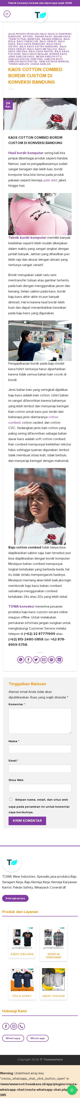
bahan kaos (43, 36)
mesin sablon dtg (49, 56)
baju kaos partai (41, 51)
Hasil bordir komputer (26, 153)
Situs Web (16, 780)
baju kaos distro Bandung (39, 46)
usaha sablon (40, 64)
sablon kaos (53, 59)
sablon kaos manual (54, 61)
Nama (14, 741)
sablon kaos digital (23, 61)
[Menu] (7, 13)
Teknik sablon (18, 64)
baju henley (48, 41)
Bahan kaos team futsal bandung (39, 38)
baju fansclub (27, 41)
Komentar (17, 704)
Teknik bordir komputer (27, 238)
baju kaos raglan (35, 54)
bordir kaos (58, 54)
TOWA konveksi (21, 606)
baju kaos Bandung (31, 44)
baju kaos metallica (42, 49)
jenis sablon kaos (21, 56)
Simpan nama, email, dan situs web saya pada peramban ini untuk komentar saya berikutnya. (39, 806)
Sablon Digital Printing (25, 59)
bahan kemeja (52, 39)
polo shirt (50, 180)
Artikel (28, 36)
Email (14, 760)
